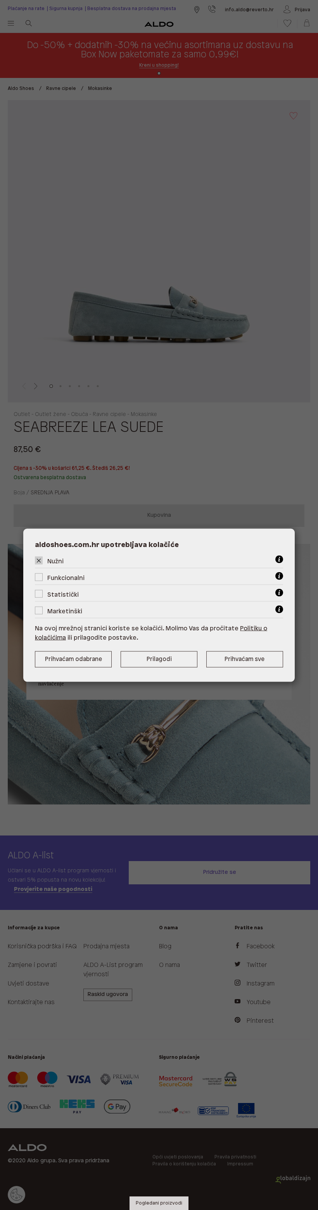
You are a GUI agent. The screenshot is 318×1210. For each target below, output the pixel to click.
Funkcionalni (66, 578)
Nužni (55, 561)
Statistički (63, 594)
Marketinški (64, 611)
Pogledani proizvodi (159, 1203)
